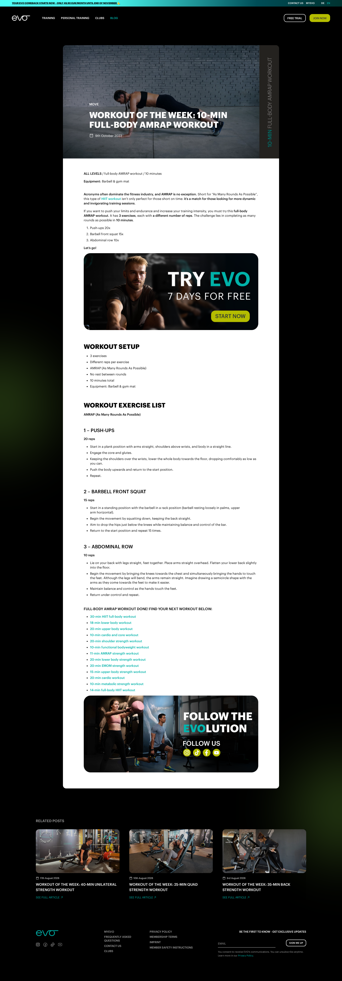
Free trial (294, 18)
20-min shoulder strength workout (116, 641)
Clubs (99, 18)
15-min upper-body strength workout (118, 672)
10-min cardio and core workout (114, 635)
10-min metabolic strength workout (116, 684)
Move (94, 104)
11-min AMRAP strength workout (114, 653)
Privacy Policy (161, 931)
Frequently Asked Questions (117, 938)
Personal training (75, 18)
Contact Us (295, 3)
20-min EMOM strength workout (114, 666)
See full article (48, 897)
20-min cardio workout (107, 678)
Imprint (155, 942)
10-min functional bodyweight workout (119, 647)
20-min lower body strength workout (118, 659)
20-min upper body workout (111, 629)
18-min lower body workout (110, 623)
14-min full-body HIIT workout (112, 690)
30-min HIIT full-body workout (113, 616)
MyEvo (310, 3)
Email (222, 943)
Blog (114, 18)
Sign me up (296, 942)
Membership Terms (163, 937)
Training (48, 18)
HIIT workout (111, 199)
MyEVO (109, 931)
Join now (320, 18)
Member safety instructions (171, 947)
